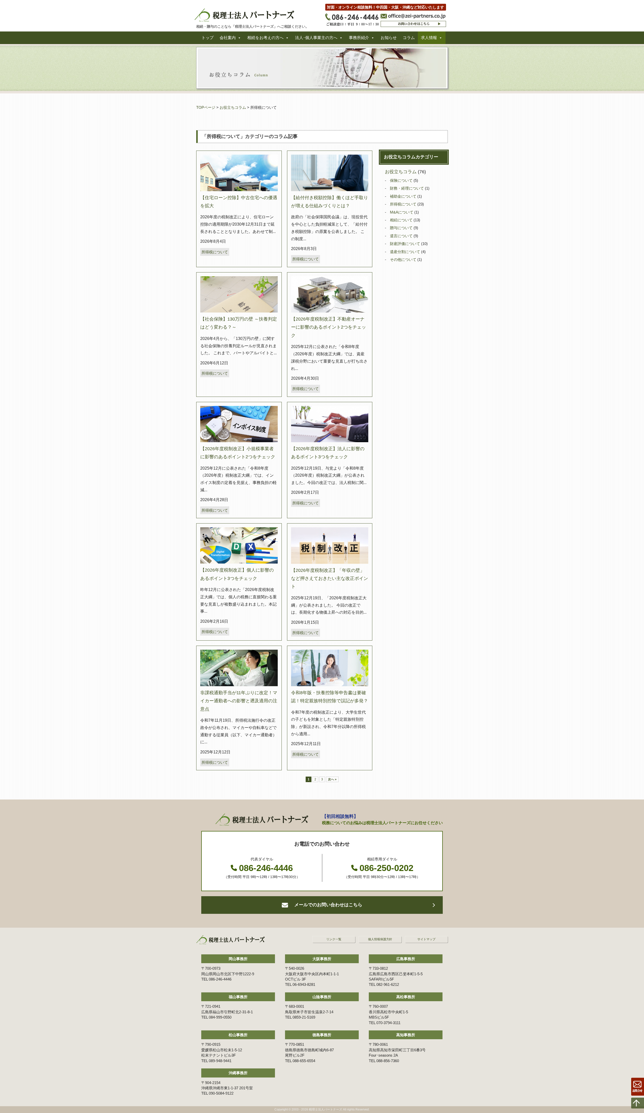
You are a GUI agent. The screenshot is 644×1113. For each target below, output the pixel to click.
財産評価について (405, 243)
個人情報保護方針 (380, 939)
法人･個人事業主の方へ (316, 38)
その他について (403, 259)
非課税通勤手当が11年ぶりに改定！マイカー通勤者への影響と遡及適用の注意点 (238, 701)
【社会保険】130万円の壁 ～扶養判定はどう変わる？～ (238, 323)
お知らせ (389, 38)
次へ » (332, 779)
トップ (208, 38)
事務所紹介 (359, 38)
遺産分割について (405, 252)
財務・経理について (407, 188)
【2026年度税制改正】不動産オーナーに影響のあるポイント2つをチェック (328, 327)
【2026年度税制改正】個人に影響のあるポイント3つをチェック (237, 574)
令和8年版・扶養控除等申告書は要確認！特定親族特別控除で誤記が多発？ (329, 696)
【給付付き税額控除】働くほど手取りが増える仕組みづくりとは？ (329, 201)
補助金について (403, 196)
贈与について (402, 228)
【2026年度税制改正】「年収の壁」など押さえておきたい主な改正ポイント (329, 578)
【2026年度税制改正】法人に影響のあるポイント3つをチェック (328, 452)
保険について (402, 180)
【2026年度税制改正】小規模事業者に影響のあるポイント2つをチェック (237, 452)
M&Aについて (402, 212)
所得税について (215, 252)
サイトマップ (426, 939)
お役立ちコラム (233, 107)
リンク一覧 (333, 939)
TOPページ (205, 107)
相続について (402, 220)
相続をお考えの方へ (265, 38)
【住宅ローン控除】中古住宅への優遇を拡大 (238, 201)
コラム (409, 38)
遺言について (402, 236)
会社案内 (228, 38)
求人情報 (429, 38)
